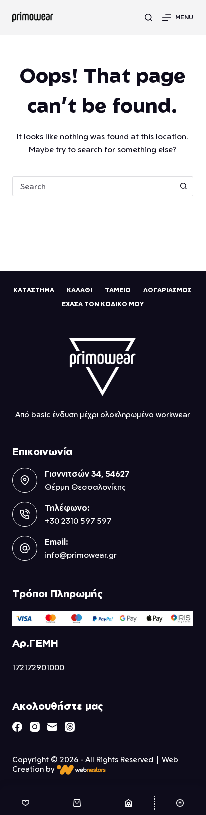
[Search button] (183, 186)
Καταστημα (34, 290)
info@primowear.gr (81, 555)
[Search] (148, 17)
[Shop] (129, 803)
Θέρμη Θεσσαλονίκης (85, 487)
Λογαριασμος (168, 290)
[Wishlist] (26, 803)
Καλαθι (79, 290)
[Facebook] (17, 727)
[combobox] (93, 186)
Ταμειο (118, 290)
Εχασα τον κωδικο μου (103, 304)
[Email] (53, 727)
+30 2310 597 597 (78, 521)
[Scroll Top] (180, 803)
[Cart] (77, 803)
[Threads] (70, 727)
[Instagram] (35, 727)
